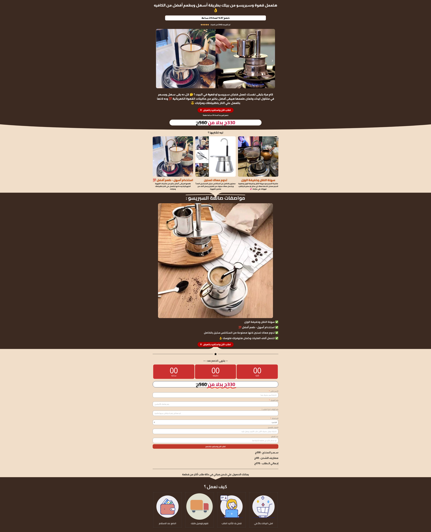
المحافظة (274, 418)
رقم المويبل (274, 400)
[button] (158, 60)
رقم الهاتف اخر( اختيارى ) (270, 409)
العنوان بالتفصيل (273, 427)
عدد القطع (274, 436)
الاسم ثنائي (274, 391)
